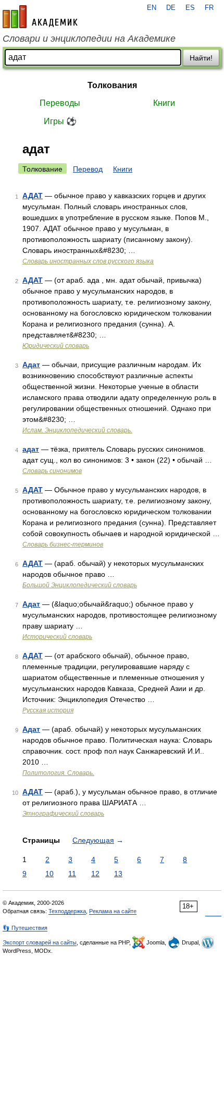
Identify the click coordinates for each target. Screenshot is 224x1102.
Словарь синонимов (52, 471)
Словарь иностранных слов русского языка (88, 261)
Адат (31, 364)
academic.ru (40, 16)
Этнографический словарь (63, 813)
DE (171, 7)
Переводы (60, 103)
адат (30, 449)
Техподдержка (67, 911)
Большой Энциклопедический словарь (79, 585)
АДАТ (32, 195)
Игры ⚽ (60, 121)
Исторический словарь (57, 636)
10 (49, 873)
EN (151, 7)
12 (95, 873)
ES (190, 7)
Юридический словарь (55, 345)
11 (72, 873)
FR (209, 7)
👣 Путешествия (25, 928)
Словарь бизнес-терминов (62, 544)
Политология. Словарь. (58, 773)
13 (118, 873)
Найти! (201, 58)
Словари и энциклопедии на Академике (89, 38)
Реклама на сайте (112, 911)
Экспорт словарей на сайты (40, 942)
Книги (164, 103)
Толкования (112, 85)
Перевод (88, 169)
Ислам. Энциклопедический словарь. (77, 430)
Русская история (47, 710)
